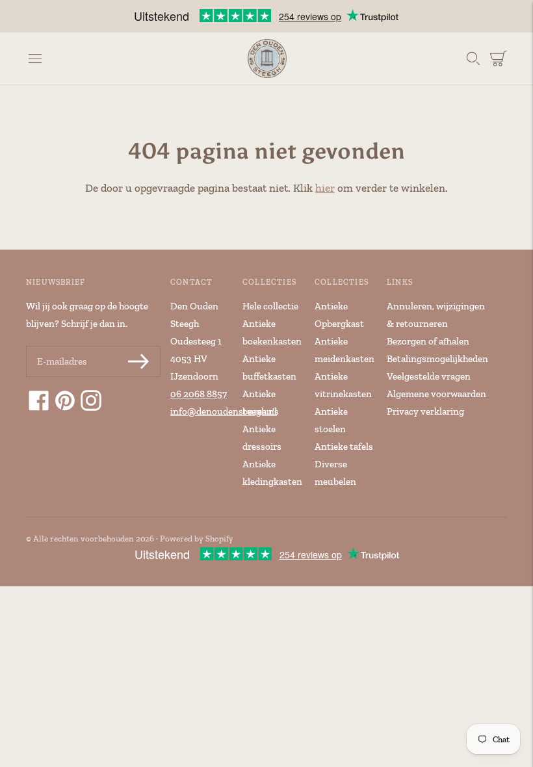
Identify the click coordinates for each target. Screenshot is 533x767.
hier (325, 187)
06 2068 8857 (198, 394)
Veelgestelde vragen (429, 376)
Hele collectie (270, 306)
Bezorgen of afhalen (428, 341)
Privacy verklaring (425, 411)
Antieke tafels (344, 446)
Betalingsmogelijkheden (437, 359)
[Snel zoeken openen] (473, 58)
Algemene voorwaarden (436, 394)
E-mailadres (61, 347)
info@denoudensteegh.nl (223, 411)
